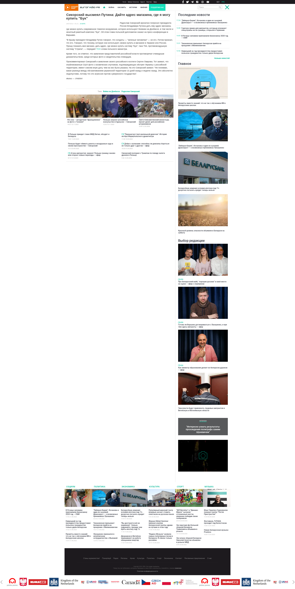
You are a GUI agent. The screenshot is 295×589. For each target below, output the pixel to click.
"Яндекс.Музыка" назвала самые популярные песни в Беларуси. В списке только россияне (161, 537)
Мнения (143, 7)
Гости (124, 2)
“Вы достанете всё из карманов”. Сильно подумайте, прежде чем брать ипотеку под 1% (131, 526)
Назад (1, 582)
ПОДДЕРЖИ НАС (157, 7)
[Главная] (89, 7)
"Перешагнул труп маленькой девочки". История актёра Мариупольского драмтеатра (144, 135)
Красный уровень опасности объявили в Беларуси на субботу (201, 232)
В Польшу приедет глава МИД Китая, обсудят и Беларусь (88, 135)
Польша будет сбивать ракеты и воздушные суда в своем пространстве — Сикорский (90, 145)
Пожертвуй (106, 558)
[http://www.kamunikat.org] (90, 582)
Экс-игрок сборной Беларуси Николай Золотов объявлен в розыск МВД (188, 540)
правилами (178, 568)
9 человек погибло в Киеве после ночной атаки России (201, 474)
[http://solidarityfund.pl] (172, 582)
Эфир (155, 2)
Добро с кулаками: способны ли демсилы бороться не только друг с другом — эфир (145, 145)
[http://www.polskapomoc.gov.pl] (192, 582)
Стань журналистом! (91, 558)
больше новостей (222, 58)
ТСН (98, 49)
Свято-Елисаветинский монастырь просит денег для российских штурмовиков (154, 122)
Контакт (179, 558)
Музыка (209, 486)
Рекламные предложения (194, 558)
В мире (82, 24)
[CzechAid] (138, 582)
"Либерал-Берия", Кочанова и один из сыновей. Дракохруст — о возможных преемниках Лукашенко (204, 21)
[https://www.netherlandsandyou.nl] (52, 582)
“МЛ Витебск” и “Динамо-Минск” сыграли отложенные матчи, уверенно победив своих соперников (187, 514)
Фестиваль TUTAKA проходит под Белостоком (215, 522)
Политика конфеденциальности (147, 571)
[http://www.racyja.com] (70, 582)
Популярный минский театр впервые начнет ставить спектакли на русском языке (161, 512)
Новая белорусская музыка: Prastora (216, 531)
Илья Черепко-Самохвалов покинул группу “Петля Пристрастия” (216, 512)
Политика (99, 486)
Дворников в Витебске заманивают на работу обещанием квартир (131, 538)
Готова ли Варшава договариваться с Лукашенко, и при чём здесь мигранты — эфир (202, 326)
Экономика (128, 486)
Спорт (180, 486)
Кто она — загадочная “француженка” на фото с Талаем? (83, 121)
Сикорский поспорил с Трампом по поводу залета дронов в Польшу (143, 154)
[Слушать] (182, 279)
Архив (132, 558)
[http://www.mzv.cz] (102, 582)
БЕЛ (218, 2)
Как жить (122, 7)
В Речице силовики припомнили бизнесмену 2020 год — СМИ (204, 37)
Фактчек (149, 2)
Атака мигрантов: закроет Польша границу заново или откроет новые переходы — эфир (91, 154)
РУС (223, 2)
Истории (133, 7)
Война (111, 7)
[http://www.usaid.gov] (79, 582)
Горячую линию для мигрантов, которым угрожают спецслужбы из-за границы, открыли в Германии (204, 29)
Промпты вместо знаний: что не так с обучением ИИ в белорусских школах (202, 104)
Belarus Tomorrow (133, 2)
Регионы (124, 558)
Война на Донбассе (111, 91)
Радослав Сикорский (130, 91)
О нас (209, 558)
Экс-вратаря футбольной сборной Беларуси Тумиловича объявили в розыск (187, 528)
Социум (70, 486)
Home (104, 7)
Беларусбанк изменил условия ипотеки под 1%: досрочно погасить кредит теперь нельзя (198, 189)
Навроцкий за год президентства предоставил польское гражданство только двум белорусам (202, 52)
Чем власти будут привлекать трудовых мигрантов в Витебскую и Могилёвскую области (201, 409)
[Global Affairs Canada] (118, 582)
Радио (115, 558)
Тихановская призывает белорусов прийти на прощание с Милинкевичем (201, 44)
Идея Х (142, 2)
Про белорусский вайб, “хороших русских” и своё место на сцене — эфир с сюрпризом (202, 283)
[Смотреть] (69, 153)
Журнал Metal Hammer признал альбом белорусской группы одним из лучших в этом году (161, 524)
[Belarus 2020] (25, 582)
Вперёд (293, 582)
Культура (154, 486)
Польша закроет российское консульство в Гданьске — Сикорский (119, 121)
